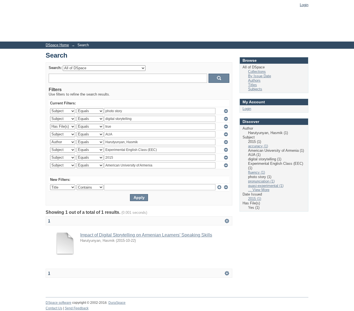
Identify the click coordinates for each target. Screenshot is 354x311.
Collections (257, 72)
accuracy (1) (258, 146)
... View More (258, 190)
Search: (55, 68)
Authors (254, 80)
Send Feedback (76, 308)
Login (304, 5)
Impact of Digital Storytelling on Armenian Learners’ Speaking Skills (146, 235)
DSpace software (58, 303)
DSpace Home (57, 45)
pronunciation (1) (261, 181)
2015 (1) (254, 199)
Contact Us (54, 308)
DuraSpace (117, 303)
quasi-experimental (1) (265, 186)
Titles (252, 85)
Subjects (255, 89)
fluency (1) (256, 172)
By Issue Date (259, 76)
